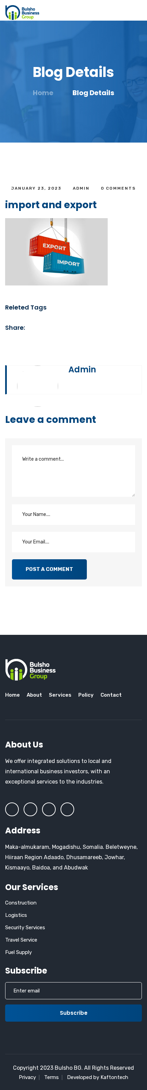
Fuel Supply (18, 952)
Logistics (16, 915)
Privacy (27, 1077)
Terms (51, 1077)
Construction (21, 903)
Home (43, 93)
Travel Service (21, 940)
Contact (111, 695)
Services (60, 695)
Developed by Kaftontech (97, 1077)
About (34, 695)
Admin (81, 188)
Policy (86, 695)
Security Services (25, 927)
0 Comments (117, 188)
